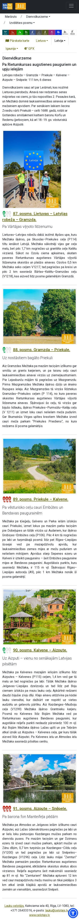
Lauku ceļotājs (14, 906)
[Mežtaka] (20, 6)
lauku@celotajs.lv (56, 910)
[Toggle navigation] (71, 6)
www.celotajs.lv (39, 915)
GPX (31, 48)
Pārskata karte (19, 41)
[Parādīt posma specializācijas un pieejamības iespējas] (39, 32)
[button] (38, 17)
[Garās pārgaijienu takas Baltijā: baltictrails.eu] (8, 6)
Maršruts (11, 16)
